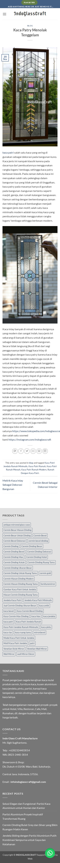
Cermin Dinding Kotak (14, 562)
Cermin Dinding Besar (31, 546)
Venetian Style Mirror (14, 648)
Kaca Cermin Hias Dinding (16, 616)
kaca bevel (9, 611)
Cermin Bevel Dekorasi (15, 540)
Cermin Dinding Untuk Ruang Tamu (20, 573)
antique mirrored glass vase (17, 524)
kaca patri (8, 152)
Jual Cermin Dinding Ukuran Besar (20, 605)
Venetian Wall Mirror (37, 648)
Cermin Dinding (11, 546)
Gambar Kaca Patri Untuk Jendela (20, 589)
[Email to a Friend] (33, 451)
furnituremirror (48, 584)
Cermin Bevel (40, 535)
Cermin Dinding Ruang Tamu (41, 562)
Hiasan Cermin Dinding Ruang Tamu (21, 594)
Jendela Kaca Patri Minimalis (38, 600)
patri (32, 643)
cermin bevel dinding (38, 540)
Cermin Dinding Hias (13, 557)
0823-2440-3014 (18, 754)
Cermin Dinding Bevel (14, 551)
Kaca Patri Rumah (37, 466)
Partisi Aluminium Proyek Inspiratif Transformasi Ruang (22, 816)
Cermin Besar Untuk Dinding (17, 535)
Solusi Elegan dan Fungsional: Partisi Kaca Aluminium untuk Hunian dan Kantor (26, 806)
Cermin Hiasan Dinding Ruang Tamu (21, 584)
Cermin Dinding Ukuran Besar (18, 568)
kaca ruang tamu (23, 632)
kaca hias (36, 616)
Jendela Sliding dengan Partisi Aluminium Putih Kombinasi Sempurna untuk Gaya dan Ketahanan (29, 840)
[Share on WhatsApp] (15, 451)
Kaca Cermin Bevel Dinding (30, 611)
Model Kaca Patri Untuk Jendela (19, 638)
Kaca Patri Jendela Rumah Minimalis (21, 627)
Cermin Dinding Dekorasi (39, 551)
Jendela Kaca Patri (12, 600)
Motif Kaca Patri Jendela (15, 643)
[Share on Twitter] (27, 451)
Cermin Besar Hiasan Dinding (18, 530)
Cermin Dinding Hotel (36, 557)
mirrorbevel (39, 632)
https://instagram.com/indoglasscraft (29, 439)
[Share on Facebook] (21, 451)
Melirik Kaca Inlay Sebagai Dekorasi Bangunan (12, 485)
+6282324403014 (19, 750)
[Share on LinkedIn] (45, 451)
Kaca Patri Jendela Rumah (28, 621)
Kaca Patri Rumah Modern (33, 469)
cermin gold (45, 573)
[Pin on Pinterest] (39, 451)
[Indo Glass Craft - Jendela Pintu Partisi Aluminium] (30, 14)
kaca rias (8, 632)
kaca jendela (49, 616)
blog (30, 26)
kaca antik (44, 605)
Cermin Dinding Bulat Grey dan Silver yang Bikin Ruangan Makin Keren (30, 827)
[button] (4, 14)
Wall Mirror (9, 654)
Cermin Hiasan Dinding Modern (19, 578)
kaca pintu (46, 627)
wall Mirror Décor (25, 654)
